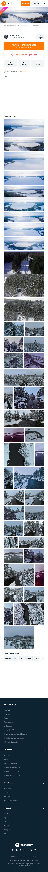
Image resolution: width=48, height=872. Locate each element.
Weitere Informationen (13, 76)
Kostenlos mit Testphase (24, 45)
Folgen (40, 38)
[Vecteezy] (3, 3)
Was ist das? (23, 72)
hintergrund (26, 860)
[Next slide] (39, 860)
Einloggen (36, 3)
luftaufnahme (10, 860)
